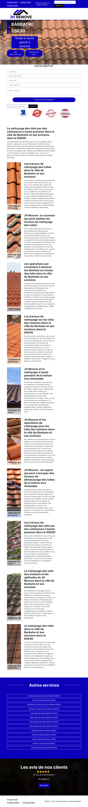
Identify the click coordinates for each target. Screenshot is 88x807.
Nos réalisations (15, 53)
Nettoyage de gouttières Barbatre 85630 (44, 722)
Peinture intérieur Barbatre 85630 (44, 735)
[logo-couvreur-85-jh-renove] (21, 14)
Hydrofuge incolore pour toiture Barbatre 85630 (44, 704)
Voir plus (44, 785)
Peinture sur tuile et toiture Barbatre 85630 (44, 709)
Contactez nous (34, 53)
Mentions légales (75, 801)
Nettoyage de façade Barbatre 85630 (44, 713)
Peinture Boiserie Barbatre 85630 (44, 739)
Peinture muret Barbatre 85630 (44, 743)
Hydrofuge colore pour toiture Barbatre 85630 (44, 696)
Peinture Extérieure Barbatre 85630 (44, 730)
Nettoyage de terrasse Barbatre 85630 (44, 717)
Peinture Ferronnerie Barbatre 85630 (44, 748)
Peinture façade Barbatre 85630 (44, 700)
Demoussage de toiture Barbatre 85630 (44, 726)
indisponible (12, 2)
